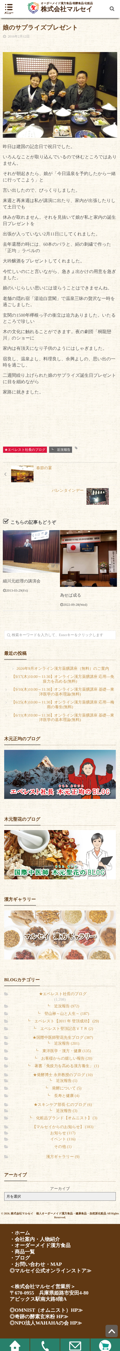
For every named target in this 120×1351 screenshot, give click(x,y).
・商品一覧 (22, 1251)
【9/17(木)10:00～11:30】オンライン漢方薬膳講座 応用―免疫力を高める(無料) (62, 679)
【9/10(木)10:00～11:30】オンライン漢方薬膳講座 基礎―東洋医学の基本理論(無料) (62, 692)
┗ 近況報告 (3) (62, 1111)
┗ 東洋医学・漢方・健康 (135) (63, 1051)
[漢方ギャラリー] (60, 934)
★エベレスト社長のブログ (24, 450)
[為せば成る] (88, 558)
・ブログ (20, 1258)
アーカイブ (60, 1189)
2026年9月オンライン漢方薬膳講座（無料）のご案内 (62, 669)
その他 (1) (62, 1147)
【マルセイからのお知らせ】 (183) (62, 1127)
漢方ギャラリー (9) (62, 1157)
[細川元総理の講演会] (31, 551)
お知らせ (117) (62, 1133)
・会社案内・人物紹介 (35, 1239)
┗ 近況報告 (61, 450)
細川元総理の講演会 (21, 581)
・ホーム (20, 1233)
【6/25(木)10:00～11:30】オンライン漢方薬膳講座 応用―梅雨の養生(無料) (62, 704)
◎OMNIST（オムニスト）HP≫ (46, 1310)
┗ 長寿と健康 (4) (62, 1096)
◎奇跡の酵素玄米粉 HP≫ (39, 1316)
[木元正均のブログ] (60, 774)
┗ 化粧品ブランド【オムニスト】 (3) (62, 1118)
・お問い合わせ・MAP (36, 1264)
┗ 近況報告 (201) (62, 1044)
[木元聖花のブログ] (60, 854)
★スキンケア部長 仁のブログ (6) (63, 1105)
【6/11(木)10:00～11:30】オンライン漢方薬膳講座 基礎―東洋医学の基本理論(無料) (62, 717)
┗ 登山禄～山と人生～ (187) (63, 1014)
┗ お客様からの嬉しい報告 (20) (62, 1059)
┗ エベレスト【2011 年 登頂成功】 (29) (63, 1021)
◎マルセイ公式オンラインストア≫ (51, 1270)
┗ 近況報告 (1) (62, 1081)
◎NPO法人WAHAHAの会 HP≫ (46, 1323)
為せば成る (70, 595)
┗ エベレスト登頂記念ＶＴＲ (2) (62, 1029)
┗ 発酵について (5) (62, 1088)
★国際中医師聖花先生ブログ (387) (63, 1038)
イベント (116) (63, 1139)
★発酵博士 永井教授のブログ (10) (63, 1075)
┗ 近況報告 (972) (62, 1006)
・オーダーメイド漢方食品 (40, 1245)
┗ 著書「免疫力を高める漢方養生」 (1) (63, 1066)
